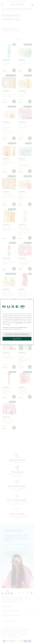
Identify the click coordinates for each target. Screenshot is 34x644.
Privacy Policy (19, 322)
